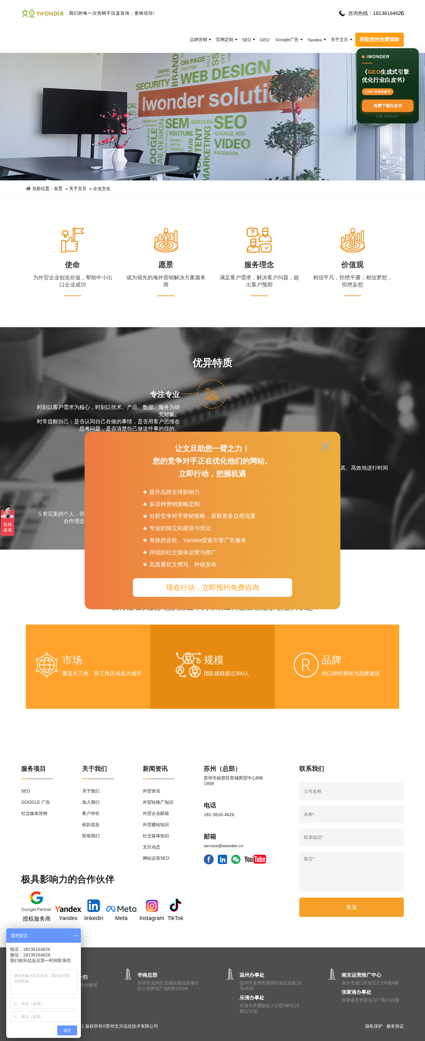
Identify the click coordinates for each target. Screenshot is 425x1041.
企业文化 (101, 188)
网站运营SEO (156, 858)
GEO (264, 39)
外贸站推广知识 (158, 802)
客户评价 (91, 813)
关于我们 (91, 790)
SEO (246, 39)
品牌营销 (198, 39)
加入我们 (91, 802)
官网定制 (224, 39)
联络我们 (91, 835)
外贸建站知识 (156, 824)
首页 (58, 188)
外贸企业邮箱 (156, 813)
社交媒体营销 (34, 813)
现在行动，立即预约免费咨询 (212, 587)
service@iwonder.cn (223, 845)
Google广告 (287, 39)
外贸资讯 (151, 790)
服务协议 (395, 1026)
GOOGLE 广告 (35, 802)
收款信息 (91, 824)
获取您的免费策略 (379, 39)
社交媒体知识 (156, 835)
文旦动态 (151, 846)
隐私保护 (374, 1026)
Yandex (314, 39)
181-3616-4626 (219, 814)
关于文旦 (339, 39)
